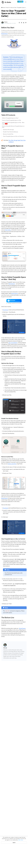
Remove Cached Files (8, 134)
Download (5, 309)
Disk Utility (8, 230)
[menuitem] (19, 22)
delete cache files (12, 463)
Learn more (20, 839)
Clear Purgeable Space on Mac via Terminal (13, 136)
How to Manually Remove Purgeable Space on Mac (13, 126)
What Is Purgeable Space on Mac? (10, 118)
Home (4, 7)
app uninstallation (13, 342)
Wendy (5, 22)
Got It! (14, 842)
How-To (8, 7)
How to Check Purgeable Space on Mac (11, 120)
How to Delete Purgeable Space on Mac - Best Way (13, 123)
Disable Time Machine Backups (10, 131)
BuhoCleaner (4, 33)
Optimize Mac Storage (8, 129)
